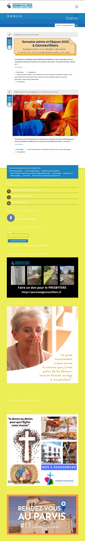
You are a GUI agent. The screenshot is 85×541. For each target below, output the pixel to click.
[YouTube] (14, 16)
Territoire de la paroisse (15, 171)
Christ (47, 74)
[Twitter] (8, 16)
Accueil (58, 25)
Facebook (19, 219)
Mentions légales (15, 175)
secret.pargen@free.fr (20, 202)
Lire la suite (18, 67)
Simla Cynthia (20, 72)
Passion (36, 77)
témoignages (67, 149)
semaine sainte (26, 79)
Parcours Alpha (56, 173)
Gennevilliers (58, 74)
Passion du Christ (43, 77)
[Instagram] (20, 16)
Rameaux (58, 77)
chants (29, 149)
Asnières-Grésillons (27, 74)
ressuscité (64, 77)
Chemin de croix (40, 74)
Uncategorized (32, 72)
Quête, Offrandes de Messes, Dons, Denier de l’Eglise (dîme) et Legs (30, 173)
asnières (19, 74)
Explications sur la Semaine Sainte (26, 35)
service (61, 149)
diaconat (34, 149)
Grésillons (66, 74)
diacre (39, 149)
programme (52, 77)
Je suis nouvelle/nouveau (31, 171)
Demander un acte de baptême (50, 171)
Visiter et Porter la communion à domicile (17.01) (46, 175)
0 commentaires (21, 82)
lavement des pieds (23, 77)
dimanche (52, 74)
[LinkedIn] (17, 16)
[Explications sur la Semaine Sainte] (45, 46)
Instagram (32, 219)
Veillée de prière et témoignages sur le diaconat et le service (36, 92)
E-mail (10, 232)
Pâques (31, 77)
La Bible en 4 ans (68, 173)
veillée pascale (35, 79)
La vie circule (26, 175)
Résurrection (18, 79)
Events (72, 18)
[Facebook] (11, 16)
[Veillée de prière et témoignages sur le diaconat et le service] (45, 115)
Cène (34, 74)
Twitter (26, 219)
